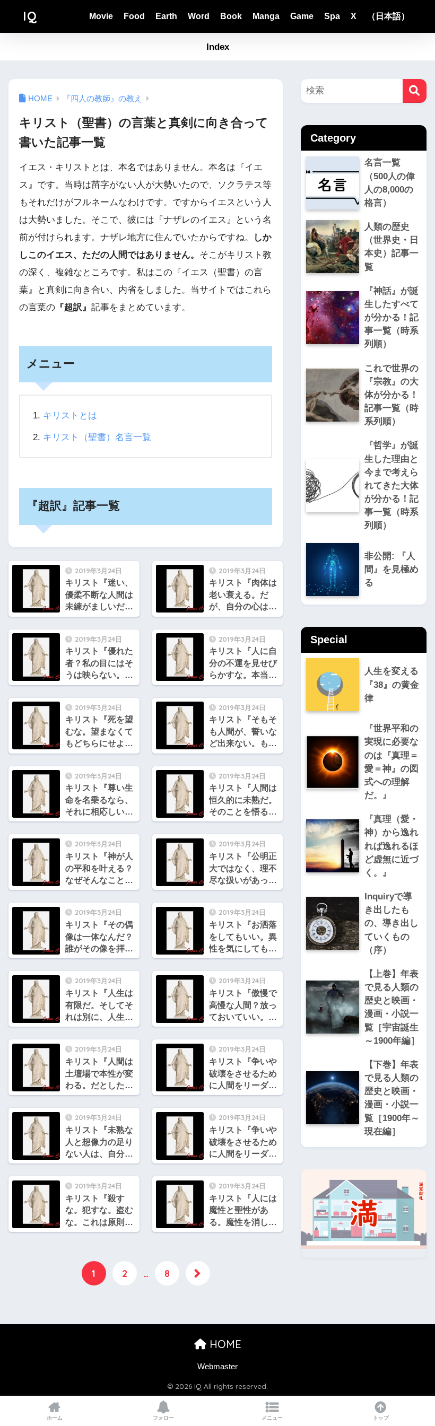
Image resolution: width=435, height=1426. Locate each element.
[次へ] (198, 1273)
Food (134, 16)
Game (302, 16)
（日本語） (388, 16)
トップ (381, 1418)
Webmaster (217, 1366)
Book (231, 16)
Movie (101, 16)
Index (217, 47)
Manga (266, 16)
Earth (166, 16)
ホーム (55, 1418)
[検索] (415, 91)
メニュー (272, 1418)
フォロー (163, 1418)
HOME (223, 1344)
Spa (332, 16)
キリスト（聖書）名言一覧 (97, 437)
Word (199, 16)
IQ (30, 16)
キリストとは (70, 415)
